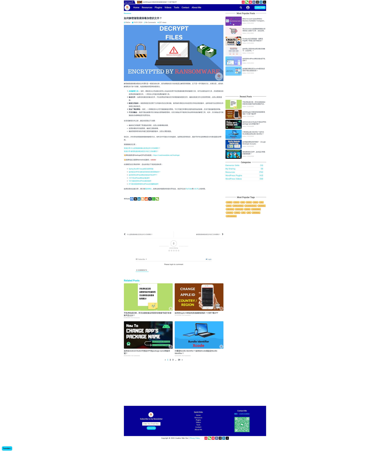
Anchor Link (239, 209)
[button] (241, 7)
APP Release (256, 212)
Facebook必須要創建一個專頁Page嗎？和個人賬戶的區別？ (253, 40)
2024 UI (236, 202)
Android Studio (256, 209)
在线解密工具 (134, 91)
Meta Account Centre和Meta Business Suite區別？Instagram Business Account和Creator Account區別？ (253, 20)
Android (247, 209)
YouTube (189, 189)
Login (209, 259)
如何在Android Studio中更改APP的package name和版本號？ (254, 123)
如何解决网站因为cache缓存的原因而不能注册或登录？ (254, 70)
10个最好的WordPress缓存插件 (140, 181)
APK (244, 212)
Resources (147, 7)
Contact (185, 7)
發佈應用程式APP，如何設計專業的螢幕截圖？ (254, 153)
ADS (262, 202)
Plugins (158, 7)
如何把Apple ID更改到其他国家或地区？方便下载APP (160, 2)
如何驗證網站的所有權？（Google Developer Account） (254, 143)
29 (179, 359)
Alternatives (230, 209)
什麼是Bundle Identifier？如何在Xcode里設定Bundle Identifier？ (253, 133)
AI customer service (251, 205)
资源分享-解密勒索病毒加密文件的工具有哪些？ (141, 151)
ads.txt (229, 205)
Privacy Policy (195, 438)
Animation (229, 212)
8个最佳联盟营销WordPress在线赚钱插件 (144, 184)
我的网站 (148, 189)
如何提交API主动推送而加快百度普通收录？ (144, 172)
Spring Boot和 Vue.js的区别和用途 (141, 169)
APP (249, 212)
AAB (243, 202)
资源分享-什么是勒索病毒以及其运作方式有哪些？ (142, 148)
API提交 (237, 212)
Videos (168, 7)
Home (136, 7)
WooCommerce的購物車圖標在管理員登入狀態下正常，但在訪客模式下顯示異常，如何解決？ (254, 30)
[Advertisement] (173, 216)
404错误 (229, 202)
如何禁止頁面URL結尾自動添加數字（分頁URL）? (254, 50)
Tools (176, 7)
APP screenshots (231, 216)
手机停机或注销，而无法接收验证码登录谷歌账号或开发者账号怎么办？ (254, 103)
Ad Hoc (249, 202)
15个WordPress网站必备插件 (139, 178)
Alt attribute (261, 205)
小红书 (196, 189)
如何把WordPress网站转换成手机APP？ (143, 175)
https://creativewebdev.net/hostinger (166, 155)
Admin (255, 202)
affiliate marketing (238, 205)
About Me (196, 7)
